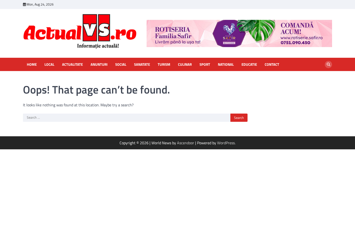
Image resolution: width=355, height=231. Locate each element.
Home (32, 64)
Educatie (249, 64)
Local (49, 64)
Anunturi (99, 64)
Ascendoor (185, 143)
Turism (164, 64)
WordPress (226, 143)
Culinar (185, 64)
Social (120, 64)
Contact (272, 64)
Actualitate (72, 64)
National (226, 64)
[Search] (328, 64)
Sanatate (142, 64)
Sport (204, 64)
